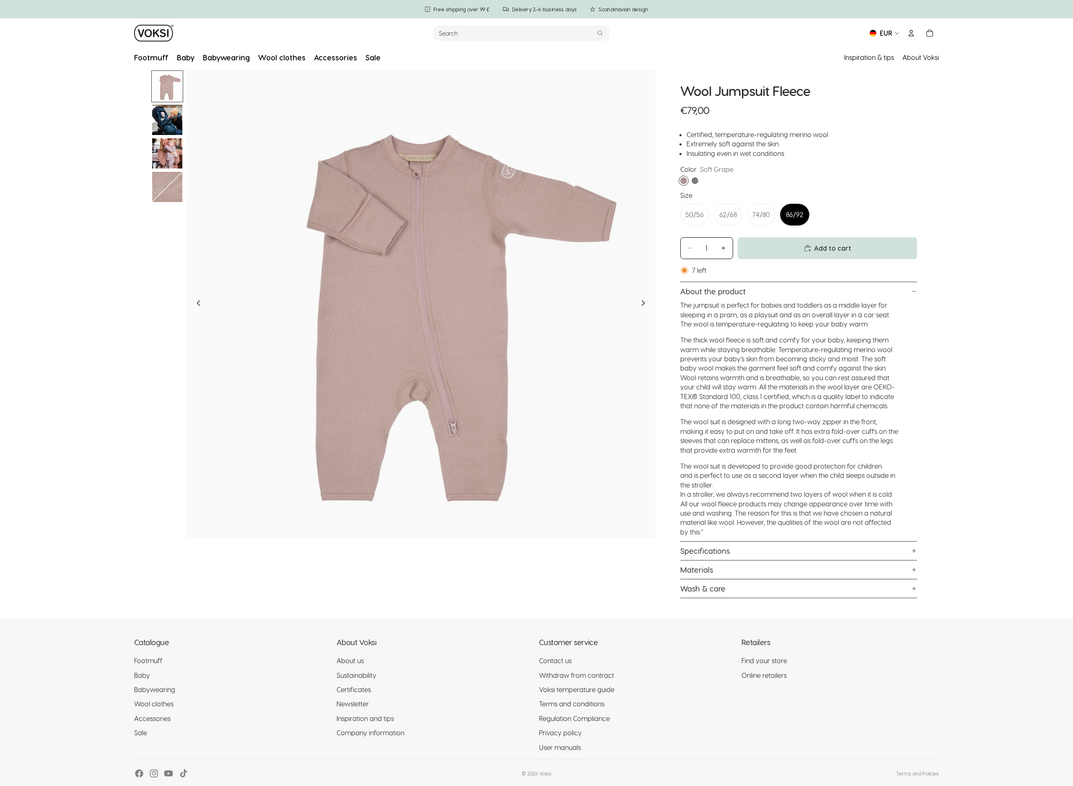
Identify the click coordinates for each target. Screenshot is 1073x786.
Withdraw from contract (576, 675)
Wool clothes (154, 704)
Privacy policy (560, 733)
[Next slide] (646, 304)
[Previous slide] (196, 304)
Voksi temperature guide (576, 689)
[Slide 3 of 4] (167, 153)
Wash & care (703, 588)
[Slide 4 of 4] (167, 187)
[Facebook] (139, 773)
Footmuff (148, 660)
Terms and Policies (917, 773)
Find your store (764, 660)
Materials (696, 569)
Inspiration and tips (365, 718)
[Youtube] (168, 773)
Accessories (152, 718)
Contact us (555, 660)
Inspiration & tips (869, 57)
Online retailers (764, 675)
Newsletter (353, 704)
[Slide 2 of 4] (167, 120)
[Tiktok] (184, 773)
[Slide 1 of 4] (167, 86)
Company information (370, 733)
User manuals (560, 747)
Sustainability (356, 675)
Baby (142, 675)
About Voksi (920, 57)
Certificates (354, 689)
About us (350, 660)
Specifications (705, 550)
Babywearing (154, 689)
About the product (713, 291)
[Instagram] (154, 773)
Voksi (545, 773)
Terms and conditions (571, 704)
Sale (140, 733)
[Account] (911, 33)
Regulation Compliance (574, 718)
